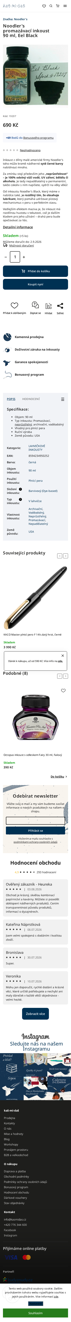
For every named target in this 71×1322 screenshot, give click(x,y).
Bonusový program (16, 1187)
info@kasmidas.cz (15, 1219)
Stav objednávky (14, 1203)
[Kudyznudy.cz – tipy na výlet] (35, 1280)
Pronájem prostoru (16, 1150)
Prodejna (9, 1118)
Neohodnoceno (30, 150)
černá (32, 462)
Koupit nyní (35, 284)
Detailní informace (18, 227)
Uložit (39, 324)
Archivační (35, 509)
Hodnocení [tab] (31, 399)
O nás (7, 1128)
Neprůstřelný (37, 516)
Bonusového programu (38, 138)
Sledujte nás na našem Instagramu (36, 1046)
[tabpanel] (35, 612)
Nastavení (36, 1303)
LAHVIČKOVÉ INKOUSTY (37, 448)
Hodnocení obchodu (35, 862)
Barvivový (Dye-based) (43, 491)
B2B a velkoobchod (16, 1155)
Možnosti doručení (21, 245)
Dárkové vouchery (15, 1198)
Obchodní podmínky (16, 1176)
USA (31, 531)
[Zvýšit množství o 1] (24, 257)
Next (66, 556)
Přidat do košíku (39, 271)
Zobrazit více (35, 1014)
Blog (6, 1139)
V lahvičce (35, 501)
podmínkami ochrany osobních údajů (35, 842)
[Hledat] (51, 6)
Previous (60, 556)
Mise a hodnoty (13, 1134)
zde (56, 1296)
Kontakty (9, 1123)
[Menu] (65, 6)
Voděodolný (36, 512)
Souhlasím (35, 1313)
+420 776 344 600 (15, 1225)
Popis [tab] (11, 399)
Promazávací (37, 520)
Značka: (15, 19)
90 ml (32, 470)
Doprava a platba (15, 1171)
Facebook (10, 1230)
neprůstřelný (23, 424)
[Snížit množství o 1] (5, 257)
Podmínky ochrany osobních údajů (25, 1182)
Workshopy (11, 1144)
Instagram (10, 1235)
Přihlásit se (35, 830)
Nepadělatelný (38, 524)
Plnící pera (36, 480)
